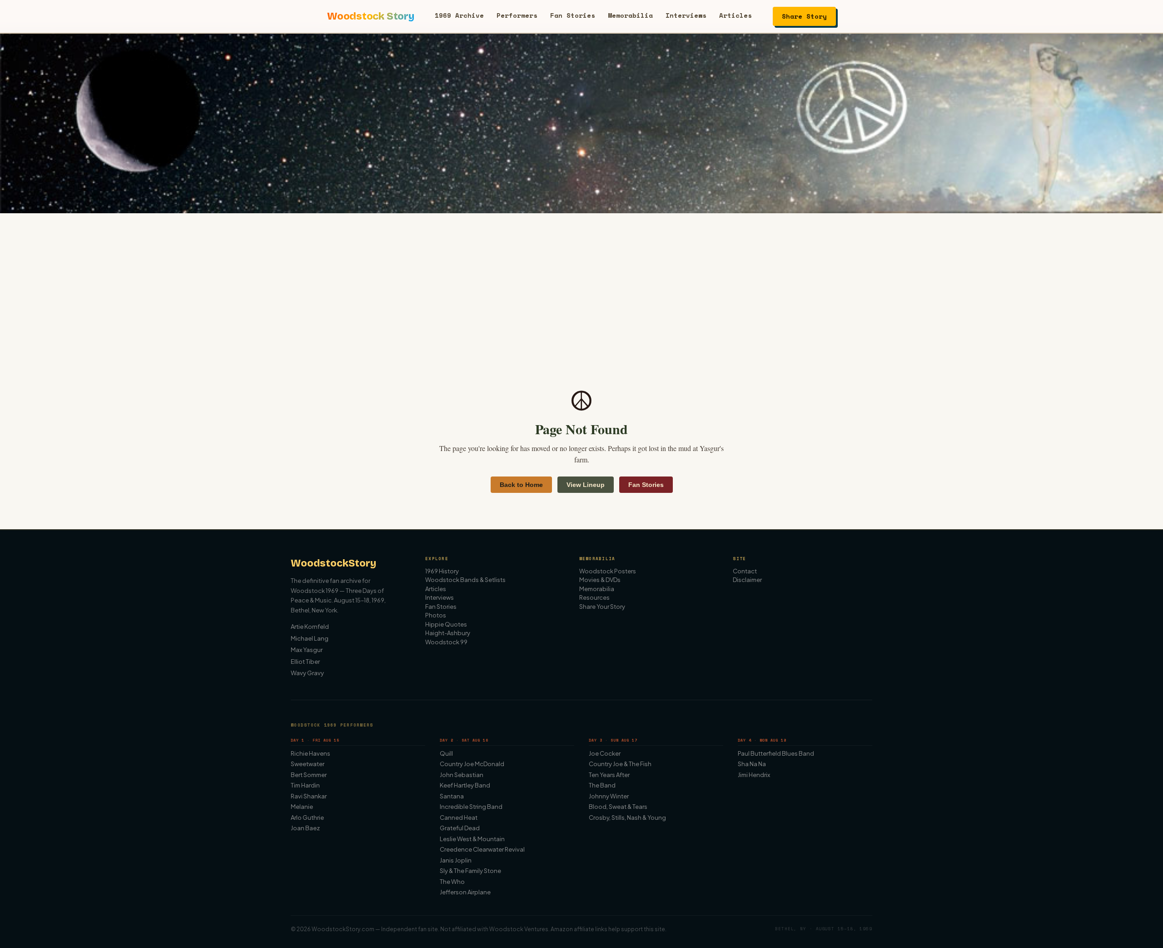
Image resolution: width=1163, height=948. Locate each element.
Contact (745, 571)
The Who (452, 881)
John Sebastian (461, 774)
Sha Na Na (752, 763)
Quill (446, 753)
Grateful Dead (460, 828)
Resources (594, 597)
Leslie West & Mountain (472, 839)
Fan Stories (572, 15)
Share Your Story (602, 606)
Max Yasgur (307, 649)
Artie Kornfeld (310, 626)
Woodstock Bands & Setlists (465, 579)
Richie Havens (310, 753)
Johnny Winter (609, 796)
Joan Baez (305, 828)
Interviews (686, 15)
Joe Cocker (605, 753)
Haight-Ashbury (447, 633)
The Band (602, 785)
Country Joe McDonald (472, 763)
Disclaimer (747, 579)
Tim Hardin (305, 785)
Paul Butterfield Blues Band (776, 753)
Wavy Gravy (307, 673)
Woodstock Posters (607, 571)
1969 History (442, 571)
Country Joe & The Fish (620, 763)
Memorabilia (630, 15)
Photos (435, 615)
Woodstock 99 (446, 642)
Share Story (804, 16)
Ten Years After (609, 774)
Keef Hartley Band (465, 785)
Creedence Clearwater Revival (482, 849)
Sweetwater (307, 763)
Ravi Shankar (309, 796)
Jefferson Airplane (465, 892)
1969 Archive (459, 15)
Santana (452, 796)
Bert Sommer (309, 774)
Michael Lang (309, 638)
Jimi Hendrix (754, 774)
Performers (517, 15)
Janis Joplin (456, 860)
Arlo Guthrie (307, 817)
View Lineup (586, 484)
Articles (735, 15)
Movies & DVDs (600, 579)
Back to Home (521, 484)
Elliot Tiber (305, 661)
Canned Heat (458, 817)
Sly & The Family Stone (470, 870)
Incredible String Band (471, 806)
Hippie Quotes (446, 624)
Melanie (302, 806)
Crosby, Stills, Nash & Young (627, 817)
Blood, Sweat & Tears (618, 806)
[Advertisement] (581, 281)
